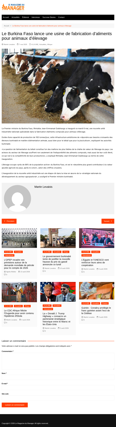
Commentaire (7, 351)
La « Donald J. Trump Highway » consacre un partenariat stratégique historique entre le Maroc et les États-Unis (56, 319)
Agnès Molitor (11, 272)
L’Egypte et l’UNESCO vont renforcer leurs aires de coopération (95, 262)
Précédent (10, 221)
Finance (105, 303)
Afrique (49, 44)
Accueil (6, 17)
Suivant (106, 221)
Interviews (36, 17)
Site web (5, 394)
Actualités (15, 17)
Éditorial (25, 17)
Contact (61, 17)
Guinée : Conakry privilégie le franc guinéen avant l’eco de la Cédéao (96, 310)
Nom (4, 373)
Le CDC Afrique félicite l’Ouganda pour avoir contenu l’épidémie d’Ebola (19, 313)
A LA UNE (34, 44)
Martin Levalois (9, 44)
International (9, 255)
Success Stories (49, 17)
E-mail (5, 384)
